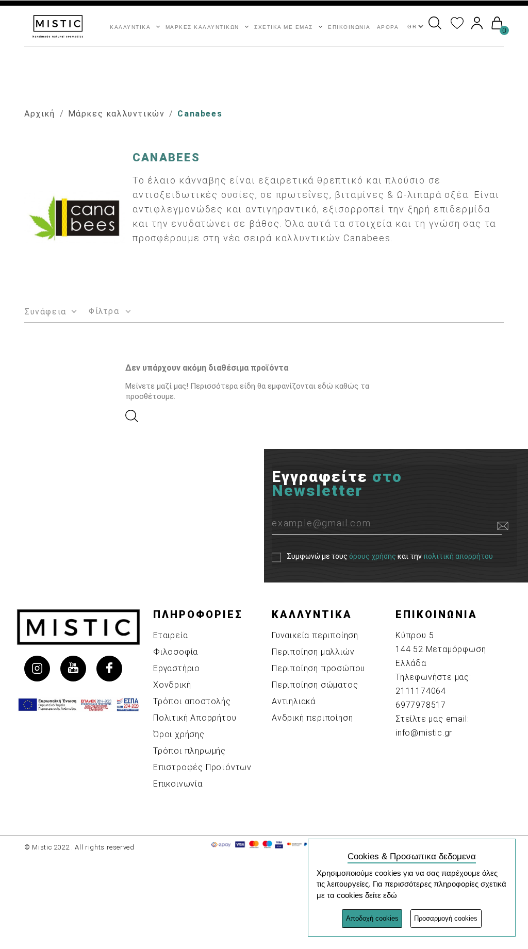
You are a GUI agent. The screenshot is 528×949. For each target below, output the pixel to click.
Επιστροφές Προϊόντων (202, 767)
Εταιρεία (170, 635)
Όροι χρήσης (179, 734)
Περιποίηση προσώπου (318, 668)
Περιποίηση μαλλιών (313, 652)
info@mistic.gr (423, 733)
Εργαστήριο (176, 668)
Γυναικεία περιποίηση (315, 635)
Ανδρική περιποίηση (312, 718)
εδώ (390, 895)
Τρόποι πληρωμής (189, 751)
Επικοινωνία (178, 784)
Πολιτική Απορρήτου (194, 718)
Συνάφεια (45, 312)
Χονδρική (172, 685)
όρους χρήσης (372, 557)
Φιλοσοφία (175, 652)
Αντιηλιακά (294, 701)
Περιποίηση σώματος (315, 685)
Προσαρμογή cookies (445, 918)
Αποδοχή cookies (372, 918)
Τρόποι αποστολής (192, 701)
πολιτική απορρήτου (458, 557)
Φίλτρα (104, 311)
